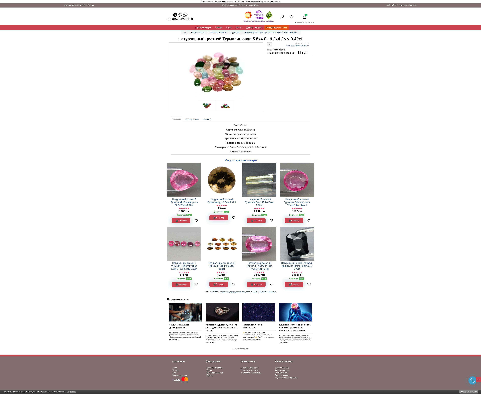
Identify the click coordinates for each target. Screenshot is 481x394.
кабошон (254, 292)
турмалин (214, 292)
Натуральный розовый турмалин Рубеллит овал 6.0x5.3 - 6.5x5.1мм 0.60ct (184, 266)
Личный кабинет (282, 368)
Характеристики (192, 119)
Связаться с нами (180, 375)
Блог (174, 373)
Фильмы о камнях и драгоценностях (179, 326)
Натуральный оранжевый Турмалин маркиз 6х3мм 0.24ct (221, 266)
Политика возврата (215, 373)
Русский (298, 22)
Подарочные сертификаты (286, 378)
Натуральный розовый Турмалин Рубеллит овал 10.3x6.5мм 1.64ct (259, 266)
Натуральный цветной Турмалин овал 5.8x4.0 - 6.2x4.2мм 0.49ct (271, 33)
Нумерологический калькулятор (252, 326)
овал (248, 292)
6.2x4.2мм (272, 292)
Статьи (91, 5)
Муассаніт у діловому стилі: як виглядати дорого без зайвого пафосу (222, 327)
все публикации (241, 348)
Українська (309, 22)
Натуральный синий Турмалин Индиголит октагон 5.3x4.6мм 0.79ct (297, 266)
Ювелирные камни (218, 33)
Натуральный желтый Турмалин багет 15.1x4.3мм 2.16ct (259, 202)
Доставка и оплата (72, 5)
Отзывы (239, 28)
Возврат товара (281, 375)
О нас (84, 5)
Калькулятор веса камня (276, 28)
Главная (218, 28)
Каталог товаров (203, 28)
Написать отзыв (302, 46)
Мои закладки (281, 373)
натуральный (223, 292)
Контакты (412, 5)
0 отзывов (290, 46)
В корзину (182, 221)
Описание (177, 119)
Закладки (403, 5)
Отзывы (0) (207, 119)
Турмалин (235, 33)
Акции (228, 28)
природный (235, 292)
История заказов (282, 370)
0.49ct (242, 292)
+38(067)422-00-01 (250, 368)
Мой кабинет (392, 5)
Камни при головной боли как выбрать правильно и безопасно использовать (294, 327)
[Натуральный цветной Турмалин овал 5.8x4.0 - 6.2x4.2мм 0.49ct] (216, 71)
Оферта (210, 375)
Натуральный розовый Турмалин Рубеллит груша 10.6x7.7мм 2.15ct (184, 202)
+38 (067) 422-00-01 (180, 19)
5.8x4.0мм (263, 292)
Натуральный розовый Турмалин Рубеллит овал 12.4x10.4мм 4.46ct (297, 202)
